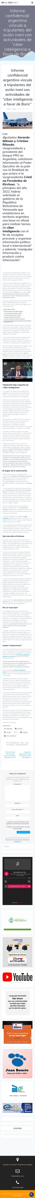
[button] (29, 886)
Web (17, 815)
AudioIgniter (20, 902)
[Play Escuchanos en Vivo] (6, 874)
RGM (8, 109)
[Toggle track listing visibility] (29, 881)
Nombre (17, 803)
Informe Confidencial (22, 744)
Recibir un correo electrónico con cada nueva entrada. (18, 827)
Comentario (17, 784)
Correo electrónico (17, 809)
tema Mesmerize (17, 1195)
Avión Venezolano (14, 742)
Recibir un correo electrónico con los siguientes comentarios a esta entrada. (17, 822)
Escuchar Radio (17, 1128)
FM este (9, 3)
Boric (22, 742)
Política (14, 109)
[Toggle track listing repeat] (5, 881)
